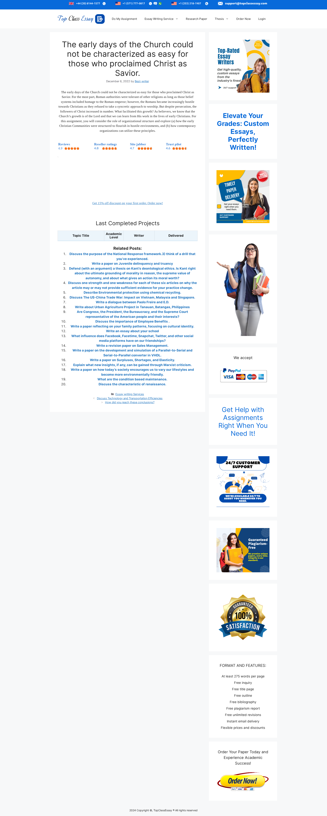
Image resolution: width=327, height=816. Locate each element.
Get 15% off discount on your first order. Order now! (127, 203)
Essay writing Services (129, 394)
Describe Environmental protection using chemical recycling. (132, 292)
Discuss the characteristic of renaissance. (132, 384)
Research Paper (196, 19)
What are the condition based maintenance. (132, 379)
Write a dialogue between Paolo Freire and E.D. (132, 302)
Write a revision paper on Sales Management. (132, 345)
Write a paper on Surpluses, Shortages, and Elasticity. (132, 360)
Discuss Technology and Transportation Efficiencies (130, 398)
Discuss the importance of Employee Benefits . (132, 321)
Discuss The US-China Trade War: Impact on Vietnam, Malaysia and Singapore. (132, 297)
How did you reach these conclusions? (129, 402)
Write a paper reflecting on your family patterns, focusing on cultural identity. (132, 326)
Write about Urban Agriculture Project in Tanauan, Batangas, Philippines (132, 307)
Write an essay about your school (132, 331)
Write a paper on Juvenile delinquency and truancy (132, 263)
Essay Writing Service (159, 19)
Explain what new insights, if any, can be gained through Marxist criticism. (132, 365)
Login (262, 19)
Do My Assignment (124, 19)
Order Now (243, 19)
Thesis (219, 19)
